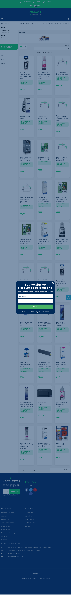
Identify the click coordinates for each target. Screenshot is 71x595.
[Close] (53, 283)
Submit (35, 307)
